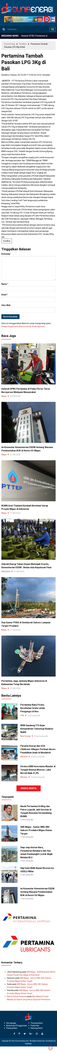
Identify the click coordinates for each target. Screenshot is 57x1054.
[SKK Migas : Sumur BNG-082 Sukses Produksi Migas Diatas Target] (9, 833)
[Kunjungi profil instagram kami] (37, 1033)
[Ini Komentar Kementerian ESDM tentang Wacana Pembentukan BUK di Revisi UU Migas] (28, 422)
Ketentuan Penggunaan (16, 1025)
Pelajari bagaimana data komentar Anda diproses (23, 326)
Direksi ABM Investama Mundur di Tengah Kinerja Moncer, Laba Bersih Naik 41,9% (37, 769)
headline (6, 241)
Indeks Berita (28, 788)
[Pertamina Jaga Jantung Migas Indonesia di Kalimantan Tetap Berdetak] (28, 656)
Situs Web (5, 305)
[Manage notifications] (50, 1048)
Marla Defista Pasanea (17, 996)
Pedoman (35, 1025)
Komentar (6, 254)
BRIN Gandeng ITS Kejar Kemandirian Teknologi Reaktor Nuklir (36, 728)
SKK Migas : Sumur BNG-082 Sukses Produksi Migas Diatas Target (36, 830)
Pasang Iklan (11, 1028)
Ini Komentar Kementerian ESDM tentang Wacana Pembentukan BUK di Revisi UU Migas (37, 892)
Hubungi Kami (37, 1028)
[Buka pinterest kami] (19, 1033)
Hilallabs (28, 1044)
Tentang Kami (37, 1023)
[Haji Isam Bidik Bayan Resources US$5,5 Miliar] (9, 874)
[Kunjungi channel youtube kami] (42, 1033)
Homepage (11, 1023)
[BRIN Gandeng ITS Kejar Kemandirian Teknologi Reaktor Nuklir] (9, 732)
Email (4, 295)
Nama (4, 284)
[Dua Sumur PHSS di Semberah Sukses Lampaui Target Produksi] (28, 597)
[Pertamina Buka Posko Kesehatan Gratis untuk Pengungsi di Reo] (9, 711)
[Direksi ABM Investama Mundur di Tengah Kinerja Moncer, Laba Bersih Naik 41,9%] (9, 773)
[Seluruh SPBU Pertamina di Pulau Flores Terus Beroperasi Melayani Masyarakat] (28, 364)
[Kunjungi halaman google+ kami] (30, 1033)
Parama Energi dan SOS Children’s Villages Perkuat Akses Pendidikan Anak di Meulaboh (37, 749)
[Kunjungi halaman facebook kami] (14, 1033)
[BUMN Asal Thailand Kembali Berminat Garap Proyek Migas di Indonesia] (28, 481)
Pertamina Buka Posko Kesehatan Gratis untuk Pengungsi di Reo (32, 708)
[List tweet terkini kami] (25, 1033)
